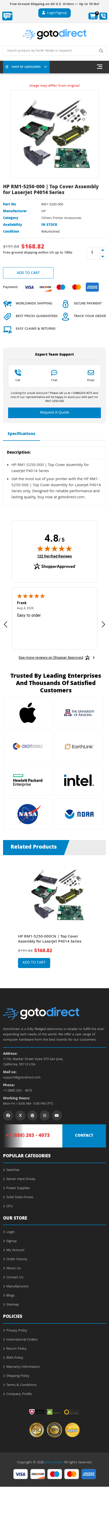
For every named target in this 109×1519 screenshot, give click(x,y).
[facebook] (8, 1115)
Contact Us (14, 1277)
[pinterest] (32, 1115)
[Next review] (103, 624)
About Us (13, 1268)
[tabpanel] (54, 918)
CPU (9, 1206)
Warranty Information (23, 1367)
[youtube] (57, 1115)
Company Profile (19, 1394)
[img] (54, 548)
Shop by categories (26, 67)
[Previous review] (5, 624)
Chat (54, 380)
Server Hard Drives (20, 1179)
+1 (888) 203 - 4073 (17, 1091)
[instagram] (45, 1115)
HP (43, 211)
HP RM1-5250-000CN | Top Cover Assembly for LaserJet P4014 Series (49, 939)
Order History (16, 1259)
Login (10, 1232)
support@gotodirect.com (22, 1077)
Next (99, 914)
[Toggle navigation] (99, 67)
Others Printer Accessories (61, 218)
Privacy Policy (16, 1330)
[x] (20, 1115)
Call (17, 380)
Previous (9, 914)
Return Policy (16, 1348)
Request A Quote (54, 413)
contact (84, 1136)
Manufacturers (17, 1286)
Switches (13, 1170)
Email (90, 380)
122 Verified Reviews (54, 556)
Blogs (10, 1295)
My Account (15, 1250)
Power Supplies (18, 1188)
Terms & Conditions (21, 1385)
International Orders (22, 1339)
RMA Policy (14, 1357)
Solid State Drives (19, 1197)
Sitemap (12, 1304)
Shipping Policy (17, 1376)
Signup (11, 1241)
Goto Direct (54, 1462)
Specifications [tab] (21, 434)
